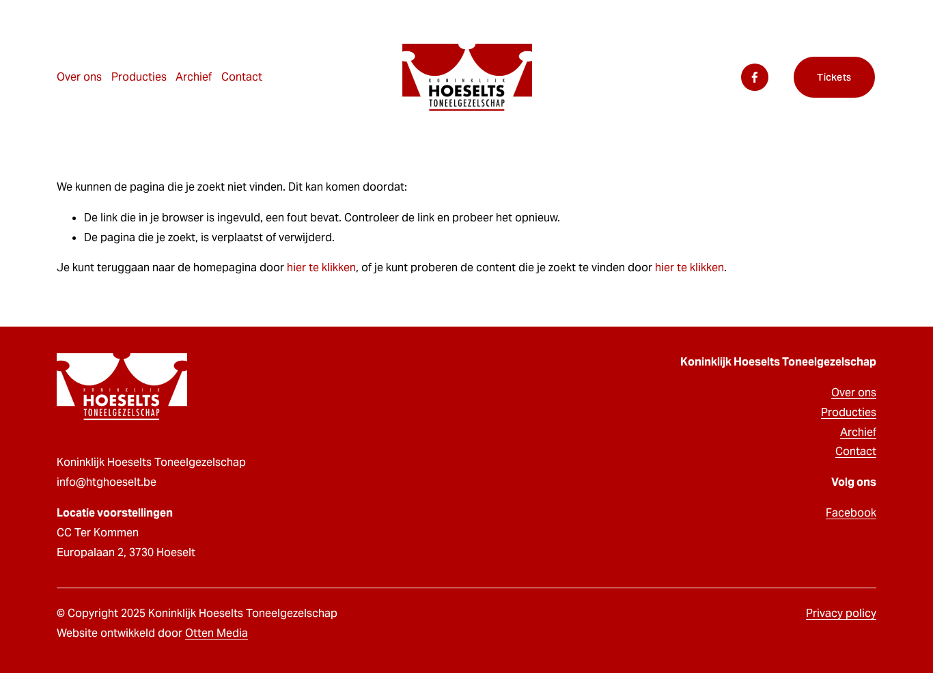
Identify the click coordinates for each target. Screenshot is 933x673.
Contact (241, 77)
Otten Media (216, 633)
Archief (858, 432)
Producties (139, 77)
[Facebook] (754, 77)
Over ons (79, 77)
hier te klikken (321, 267)
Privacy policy (841, 613)
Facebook (851, 513)
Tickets (834, 77)
